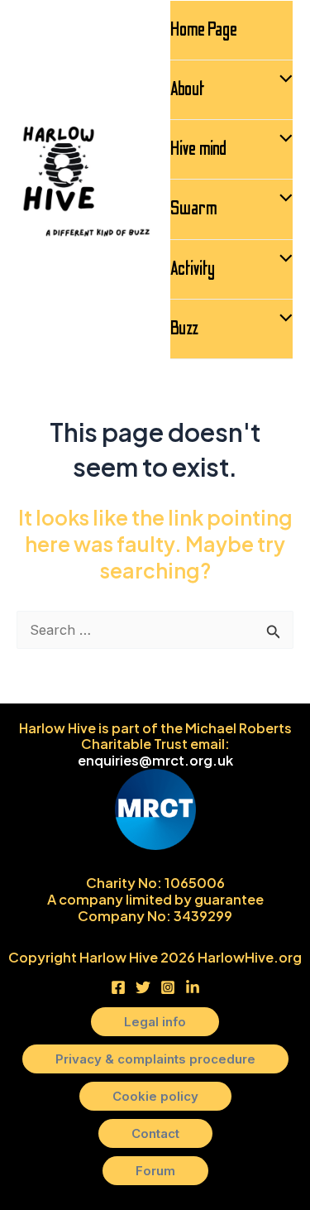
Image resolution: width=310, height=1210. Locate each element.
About (187, 89)
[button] (155, 1021)
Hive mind (198, 149)
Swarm (193, 208)
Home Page (203, 30)
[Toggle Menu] (282, 80)
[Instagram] (167, 987)
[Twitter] (143, 987)
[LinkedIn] (192, 987)
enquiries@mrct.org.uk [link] (155, 760)
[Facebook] (118, 987)
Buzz (184, 328)
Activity (192, 269)
